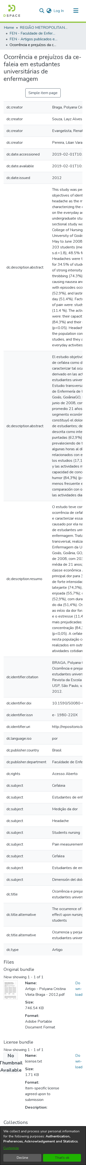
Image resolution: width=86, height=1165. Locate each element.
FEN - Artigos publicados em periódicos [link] (33, 39)
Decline (22, 1157)
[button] (12, 11)
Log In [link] (59, 10)
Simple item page (43, 93)
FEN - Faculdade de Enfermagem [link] (33, 33)
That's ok (62, 1157)
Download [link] (78, 988)
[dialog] (43, 1145)
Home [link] (9, 27)
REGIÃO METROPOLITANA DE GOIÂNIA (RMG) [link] (44, 27)
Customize (11, 1148)
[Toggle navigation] (75, 10)
